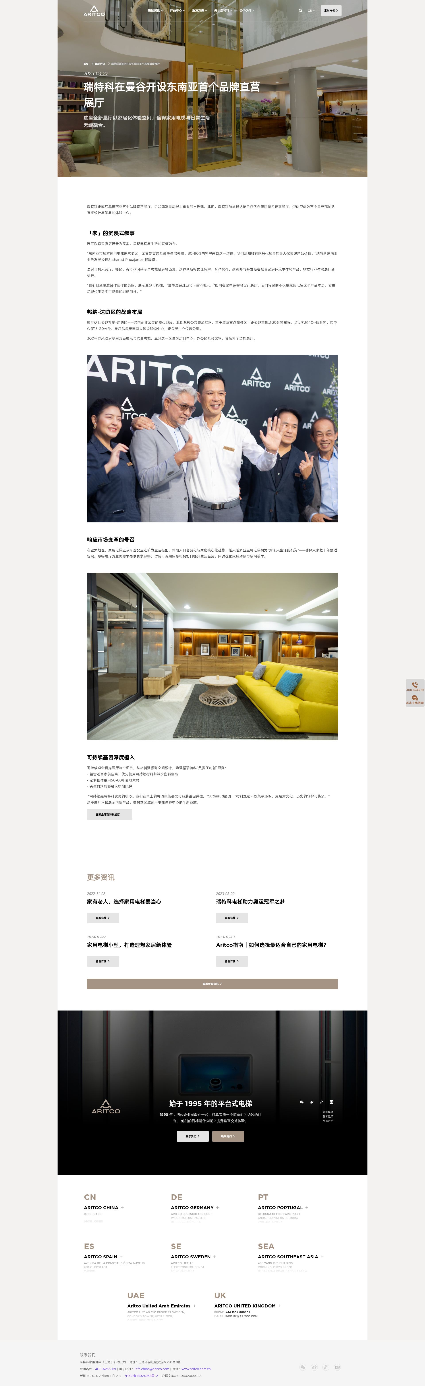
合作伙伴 (245, 10)
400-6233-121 (105, 1369)
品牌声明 (328, 1120)
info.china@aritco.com (152, 1369)
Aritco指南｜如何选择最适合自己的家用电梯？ (272, 945)
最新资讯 (100, 63)
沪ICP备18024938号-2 (141, 1376)
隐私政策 (328, 1116)
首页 (86, 63)
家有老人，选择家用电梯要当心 (124, 901)
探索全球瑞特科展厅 (108, 814)
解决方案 (198, 10)
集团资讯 (154, 10)
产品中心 (176, 10)
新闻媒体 (328, 1112)
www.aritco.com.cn (196, 1369)
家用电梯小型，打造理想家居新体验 (129, 945)
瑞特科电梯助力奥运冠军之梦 (250, 901)
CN (310, 10)
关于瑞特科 (221, 10)
